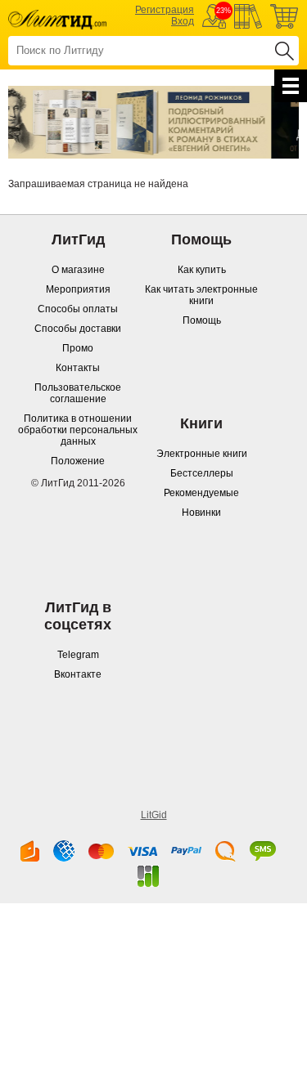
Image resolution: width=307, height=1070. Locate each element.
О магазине (78, 269)
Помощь (202, 320)
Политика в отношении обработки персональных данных (78, 430)
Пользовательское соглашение (77, 393)
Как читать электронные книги (201, 295)
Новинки (201, 512)
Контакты (78, 368)
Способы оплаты (78, 309)
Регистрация (164, 10)
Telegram (78, 654)
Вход (182, 21)
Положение (78, 461)
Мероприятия (78, 289)
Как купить (202, 269)
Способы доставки (77, 328)
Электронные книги (201, 453)
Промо (77, 348)
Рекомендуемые (201, 493)
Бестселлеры (201, 473)
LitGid (154, 815)
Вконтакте (78, 674)
